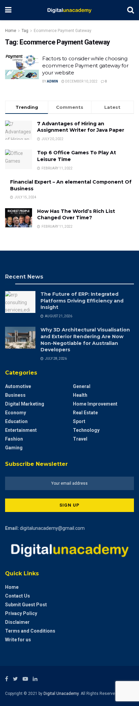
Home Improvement (95, 404)
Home (10, 30)
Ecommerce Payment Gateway (62, 30)
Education (16, 421)
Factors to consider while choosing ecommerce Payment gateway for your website (85, 65)
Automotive (18, 386)
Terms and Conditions (30, 631)
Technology (86, 430)
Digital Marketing (24, 404)
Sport (79, 421)
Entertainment (21, 430)
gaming (14, 447)
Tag (25, 30)
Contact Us (17, 596)
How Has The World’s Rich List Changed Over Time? (76, 214)
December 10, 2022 (81, 81)
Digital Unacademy (61, 693)
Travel (80, 439)
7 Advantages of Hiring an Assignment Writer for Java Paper (80, 127)
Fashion (14, 439)
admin (52, 81)
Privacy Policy (21, 613)
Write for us (18, 639)
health (80, 395)
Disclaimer (17, 622)
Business (15, 395)
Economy (15, 412)
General (81, 386)
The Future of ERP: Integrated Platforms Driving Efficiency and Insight (81, 300)
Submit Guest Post (26, 604)
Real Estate (85, 412)
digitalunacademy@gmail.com (52, 528)
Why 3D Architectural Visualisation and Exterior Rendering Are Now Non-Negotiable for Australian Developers (85, 340)
